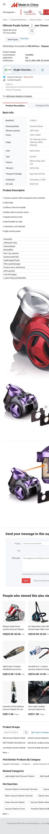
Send (26, 580)
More (5, 813)
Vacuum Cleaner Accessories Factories (21, 789)
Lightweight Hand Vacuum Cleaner (19, 776)
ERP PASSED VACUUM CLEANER (15, 742)
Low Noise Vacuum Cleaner (14, 747)
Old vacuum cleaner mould (14, 738)
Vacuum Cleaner (35, 20)
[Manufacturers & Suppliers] (24, 4)
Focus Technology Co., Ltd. (34, 823)
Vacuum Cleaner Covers (15, 808)
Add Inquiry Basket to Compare (19, 96)
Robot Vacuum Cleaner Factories (19, 795)
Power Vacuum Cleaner (15, 802)
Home (5, 20)
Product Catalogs (41, 732)
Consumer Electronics (18, 20)
